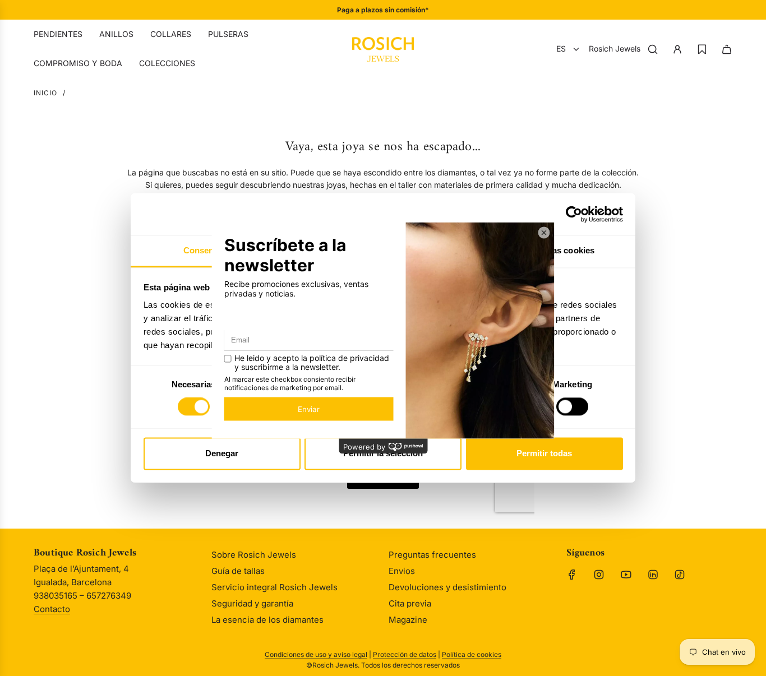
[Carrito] (726, 49)
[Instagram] (599, 574)
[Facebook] (572, 574)
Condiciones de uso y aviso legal (316, 654)
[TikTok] (679, 574)
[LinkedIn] (652, 574)
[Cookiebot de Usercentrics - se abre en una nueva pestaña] (574, 214)
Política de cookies (471, 654)
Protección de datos (404, 654)
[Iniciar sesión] (677, 49)
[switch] (572, 407)
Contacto (52, 609)
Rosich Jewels (614, 48)
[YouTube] (625, 574)
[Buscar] (652, 49)
